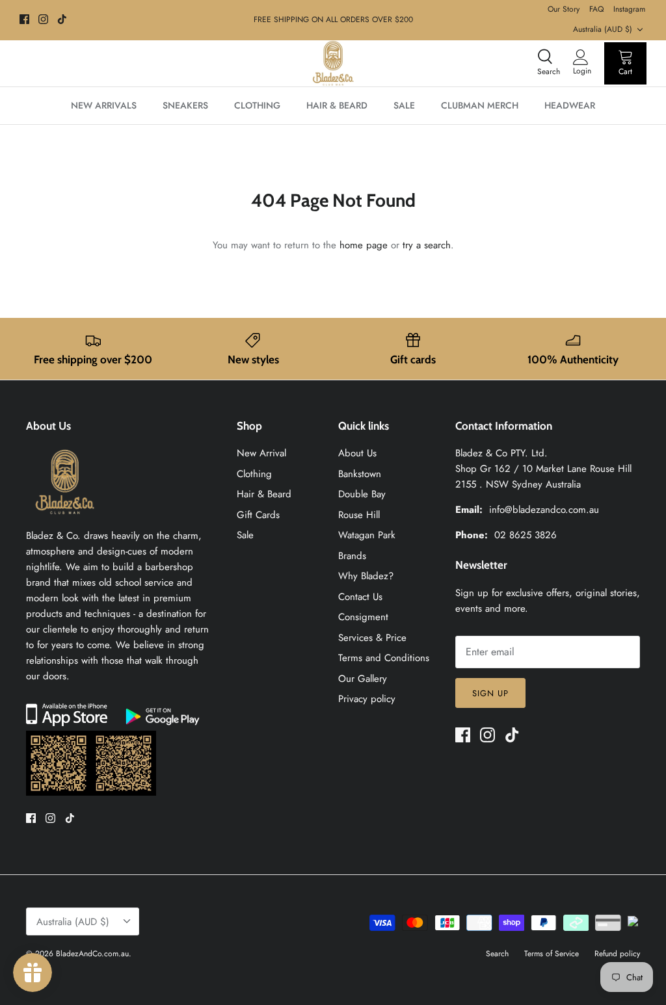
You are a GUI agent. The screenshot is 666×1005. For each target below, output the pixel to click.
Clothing (254, 474)
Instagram (629, 9)
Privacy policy (366, 699)
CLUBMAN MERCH (479, 105)
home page (364, 245)
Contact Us (360, 597)
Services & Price (372, 638)
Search (497, 953)
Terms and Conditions (383, 658)
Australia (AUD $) (602, 29)
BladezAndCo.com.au (92, 953)
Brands (352, 556)
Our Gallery (362, 679)
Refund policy (617, 953)
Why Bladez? (365, 576)
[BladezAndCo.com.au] (333, 63)
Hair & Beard (264, 494)
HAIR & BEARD (336, 105)
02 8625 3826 (525, 535)
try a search (427, 245)
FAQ (596, 9)
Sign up (490, 693)
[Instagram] (43, 19)
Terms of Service (551, 953)
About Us (357, 453)
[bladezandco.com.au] (65, 520)
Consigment (363, 617)
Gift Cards (258, 515)
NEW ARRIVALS (104, 105)
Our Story (563, 9)
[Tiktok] (62, 19)
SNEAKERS (185, 105)
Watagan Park (366, 535)
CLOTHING (257, 105)
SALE (404, 105)
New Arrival (261, 453)
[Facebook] (24, 19)
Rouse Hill (359, 515)
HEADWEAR (569, 105)
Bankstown (359, 474)
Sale (245, 535)
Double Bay (362, 494)
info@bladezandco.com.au (544, 509)
